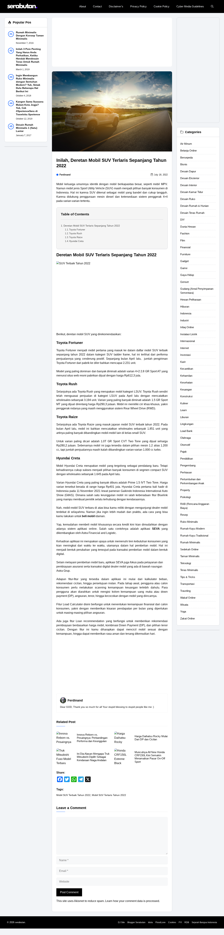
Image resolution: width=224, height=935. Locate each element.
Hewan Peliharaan (190, 299)
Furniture (185, 254)
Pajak (183, 451)
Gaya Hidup (187, 275)
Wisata (184, 604)
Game (183, 268)
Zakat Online (187, 618)
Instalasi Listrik (188, 334)
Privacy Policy (138, 6)
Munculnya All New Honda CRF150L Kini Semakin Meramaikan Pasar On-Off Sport (150, 757)
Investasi (185, 355)
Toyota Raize (75, 237)
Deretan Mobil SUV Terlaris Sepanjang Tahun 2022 (92, 225)
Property (185, 490)
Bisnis (183, 164)
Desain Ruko (187, 198)
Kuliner (184, 403)
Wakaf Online (187, 597)
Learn (183, 410)
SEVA (156, 528)
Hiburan (184, 306)
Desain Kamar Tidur (191, 192)
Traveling (185, 590)
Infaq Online (187, 327)
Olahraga (185, 437)
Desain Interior (188, 185)
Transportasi (187, 584)
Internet (184, 348)
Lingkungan (186, 424)
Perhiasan (186, 472)
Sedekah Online (189, 549)
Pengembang (187, 465)
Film (182, 240)
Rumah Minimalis (190, 542)
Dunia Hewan (188, 226)
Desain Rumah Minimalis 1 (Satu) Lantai (26, 127)
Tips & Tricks (187, 577)
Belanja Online (188, 150)
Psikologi (185, 497)
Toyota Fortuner (77, 229)
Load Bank (186, 430)
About (82, 6)
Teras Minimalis (189, 570)
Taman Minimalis (190, 556)
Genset (184, 281)
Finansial (185, 247)
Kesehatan (186, 382)
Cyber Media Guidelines (190, 6)
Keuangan (186, 389)
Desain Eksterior (189, 178)
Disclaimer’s (116, 6)
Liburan (184, 417)
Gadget (184, 261)
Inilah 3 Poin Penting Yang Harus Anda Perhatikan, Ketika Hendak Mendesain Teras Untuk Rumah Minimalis (28, 57)
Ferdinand (65, 174)
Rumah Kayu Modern (192, 528)
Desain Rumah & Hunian (194, 205)
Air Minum (186, 143)
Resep (184, 514)
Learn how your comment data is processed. (132, 900)
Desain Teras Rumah (192, 212)
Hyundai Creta (76, 241)
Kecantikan (186, 368)
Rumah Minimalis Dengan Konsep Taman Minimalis (30, 35)
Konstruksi (186, 396)
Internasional (187, 341)
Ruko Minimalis (189, 521)
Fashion (184, 233)
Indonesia (185, 313)
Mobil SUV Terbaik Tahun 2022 (73, 795)
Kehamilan (186, 375)
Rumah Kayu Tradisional (194, 535)
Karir (183, 361)
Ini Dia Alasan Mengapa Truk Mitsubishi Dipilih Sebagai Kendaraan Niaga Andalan (93, 757)
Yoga (183, 611)
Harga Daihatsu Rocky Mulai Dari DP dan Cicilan (151, 738)
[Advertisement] (112, 42)
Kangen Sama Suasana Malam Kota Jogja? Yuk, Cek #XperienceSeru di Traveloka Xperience (29, 108)
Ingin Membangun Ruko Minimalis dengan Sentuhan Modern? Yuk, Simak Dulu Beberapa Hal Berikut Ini (28, 83)
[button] (212, 6)
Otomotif (185, 444)
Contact (97, 6)
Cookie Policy (161, 6)
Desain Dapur (188, 171)
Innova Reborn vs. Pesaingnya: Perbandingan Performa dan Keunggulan (92, 738)
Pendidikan (186, 458)
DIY (182, 219)
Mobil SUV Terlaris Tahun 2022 (109, 795)
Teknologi (185, 563)
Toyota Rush (75, 233)
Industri (184, 320)
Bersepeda (186, 157)
